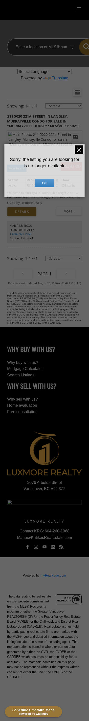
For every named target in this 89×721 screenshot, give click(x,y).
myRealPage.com (53, 575)
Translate (60, 78)
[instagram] (36, 546)
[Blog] (61, 546)
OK (44, 183)
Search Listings (20, 375)
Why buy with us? (22, 362)
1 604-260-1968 (20, 234)
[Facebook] (27, 546)
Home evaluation (22, 405)
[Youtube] (44, 546)
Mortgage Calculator (25, 369)
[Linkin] (52, 546)
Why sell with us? (22, 399)
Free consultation (22, 412)
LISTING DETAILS (21, 211)
